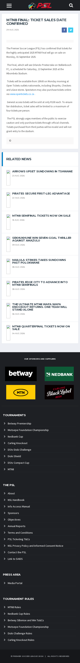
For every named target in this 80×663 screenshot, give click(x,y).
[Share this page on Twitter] (70, 30)
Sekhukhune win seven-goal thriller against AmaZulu (41, 239)
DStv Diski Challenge (19, 449)
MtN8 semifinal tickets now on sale (41, 215)
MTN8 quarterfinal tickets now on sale (41, 328)
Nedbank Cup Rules (19, 613)
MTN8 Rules (14, 607)
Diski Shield (14, 456)
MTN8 (11, 469)
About (11, 493)
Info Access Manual (19, 506)
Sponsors (13, 513)
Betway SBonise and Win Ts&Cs (26, 620)
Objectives (14, 519)
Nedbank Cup (15, 436)
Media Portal (15, 583)
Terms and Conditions (20, 532)
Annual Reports (16, 526)
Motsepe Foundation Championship (28, 430)
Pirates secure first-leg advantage (41, 193)
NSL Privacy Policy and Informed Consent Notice (35, 545)
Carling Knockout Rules (21, 640)
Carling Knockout (17, 443)
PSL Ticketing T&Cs (19, 539)
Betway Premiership (19, 423)
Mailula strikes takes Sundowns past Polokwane (39, 261)
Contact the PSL (17, 552)
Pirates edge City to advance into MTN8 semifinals (40, 283)
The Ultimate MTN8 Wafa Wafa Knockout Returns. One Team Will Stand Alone (39, 307)
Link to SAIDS (15, 559)
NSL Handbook (16, 500)
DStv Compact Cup (18, 462)
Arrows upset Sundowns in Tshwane (42, 171)
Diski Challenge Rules (20, 633)
